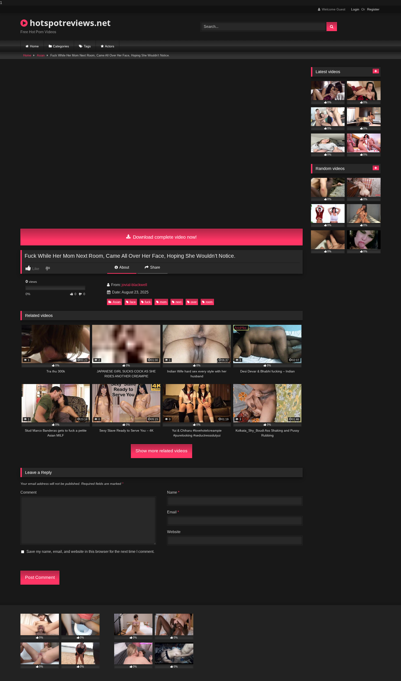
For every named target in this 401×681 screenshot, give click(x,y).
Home (34, 46)
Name (173, 492)
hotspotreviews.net (69, 23)
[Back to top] (387, 668)
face (133, 302)
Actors (109, 46)
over (194, 302)
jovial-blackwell (134, 285)
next (178, 302)
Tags (87, 46)
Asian (41, 55)
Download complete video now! (164, 237)
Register (373, 9)
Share (154, 267)
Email (173, 512)
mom (163, 302)
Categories (61, 46)
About (124, 267)
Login (355, 9)
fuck (148, 302)
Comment (28, 492)
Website (174, 532)
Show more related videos (162, 450)
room (209, 302)
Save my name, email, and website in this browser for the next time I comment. (90, 552)
